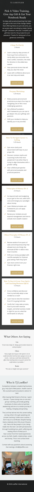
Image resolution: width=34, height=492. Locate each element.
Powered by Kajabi (17, 489)
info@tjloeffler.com (21, 447)
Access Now (17, 83)
